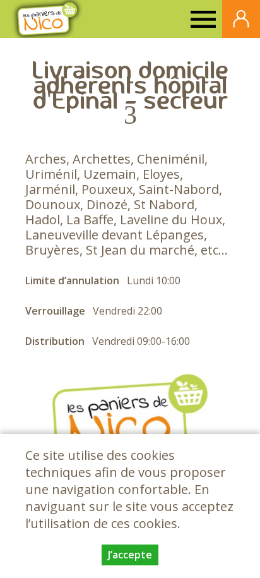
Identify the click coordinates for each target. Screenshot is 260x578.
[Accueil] (47, 19)
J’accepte (130, 555)
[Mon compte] (241, 19)
